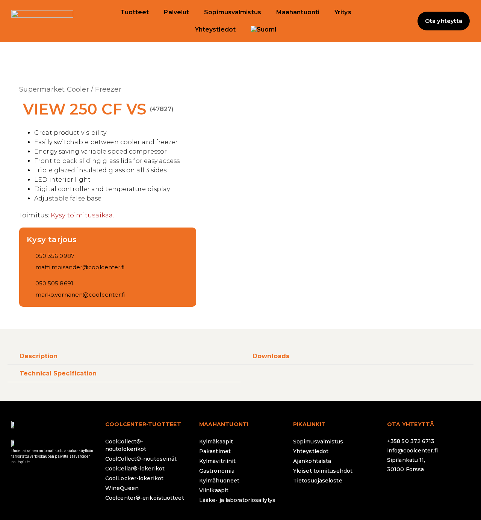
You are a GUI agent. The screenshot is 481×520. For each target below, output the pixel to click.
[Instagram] (417, 489)
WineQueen (122, 488)
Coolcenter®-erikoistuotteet (144, 497)
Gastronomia (216, 470)
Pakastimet (215, 451)
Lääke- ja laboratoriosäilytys (237, 500)
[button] (402, 21)
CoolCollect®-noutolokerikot (125, 445)
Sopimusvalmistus (232, 12)
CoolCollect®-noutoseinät (141, 458)
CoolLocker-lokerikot (134, 478)
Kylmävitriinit (217, 461)
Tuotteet (134, 12)
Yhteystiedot (215, 29)
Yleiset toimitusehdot (322, 470)
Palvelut (176, 12)
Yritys (342, 12)
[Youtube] (458, 489)
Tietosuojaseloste (317, 480)
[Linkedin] (437, 489)
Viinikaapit (213, 490)
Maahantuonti (297, 12)
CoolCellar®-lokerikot (135, 468)
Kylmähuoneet (219, 480)
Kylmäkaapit (216, 441)
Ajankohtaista (312, 461)
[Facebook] (396, 489)
